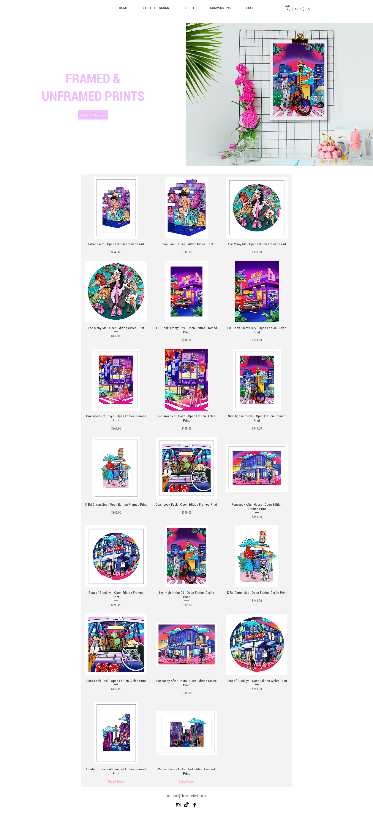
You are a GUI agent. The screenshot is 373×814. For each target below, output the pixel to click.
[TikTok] (186, 805)
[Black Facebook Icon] (194, 805)
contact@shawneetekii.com (186, 795)
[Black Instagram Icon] (178, 805)
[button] (250, 8)
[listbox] (303, 9)
